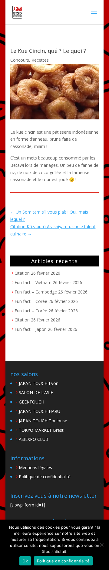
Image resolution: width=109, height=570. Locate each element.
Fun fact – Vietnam (33, 282)
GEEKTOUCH (31, 402)
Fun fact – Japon (31, 329)
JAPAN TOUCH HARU (39, 411)
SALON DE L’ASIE (36, 392)
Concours (19, 60)
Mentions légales (35, 467)
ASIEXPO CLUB (33, 439)
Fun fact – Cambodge (36, 292)
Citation (22, 273)
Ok (25, 560)
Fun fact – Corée (31, 301)
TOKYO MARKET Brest (41, 430)
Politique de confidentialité (45, 476)
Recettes (40, 60)
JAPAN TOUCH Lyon (38, 383)
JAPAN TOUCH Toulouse (43, 421)
